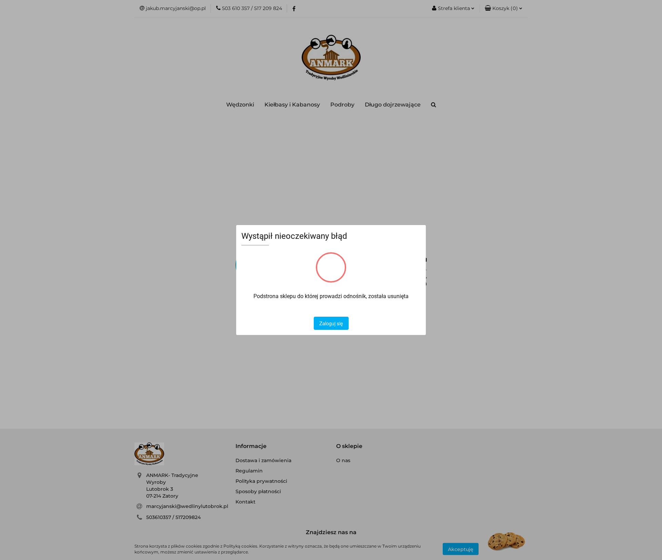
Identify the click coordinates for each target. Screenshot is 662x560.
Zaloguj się (331, 323)
